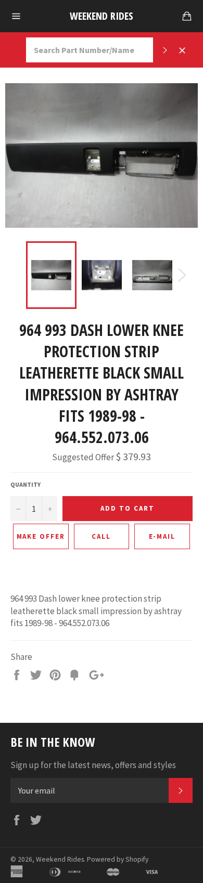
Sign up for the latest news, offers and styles (93, 765)
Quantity (25, 484)
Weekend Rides (101, 16)
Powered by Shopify (117, 859)
